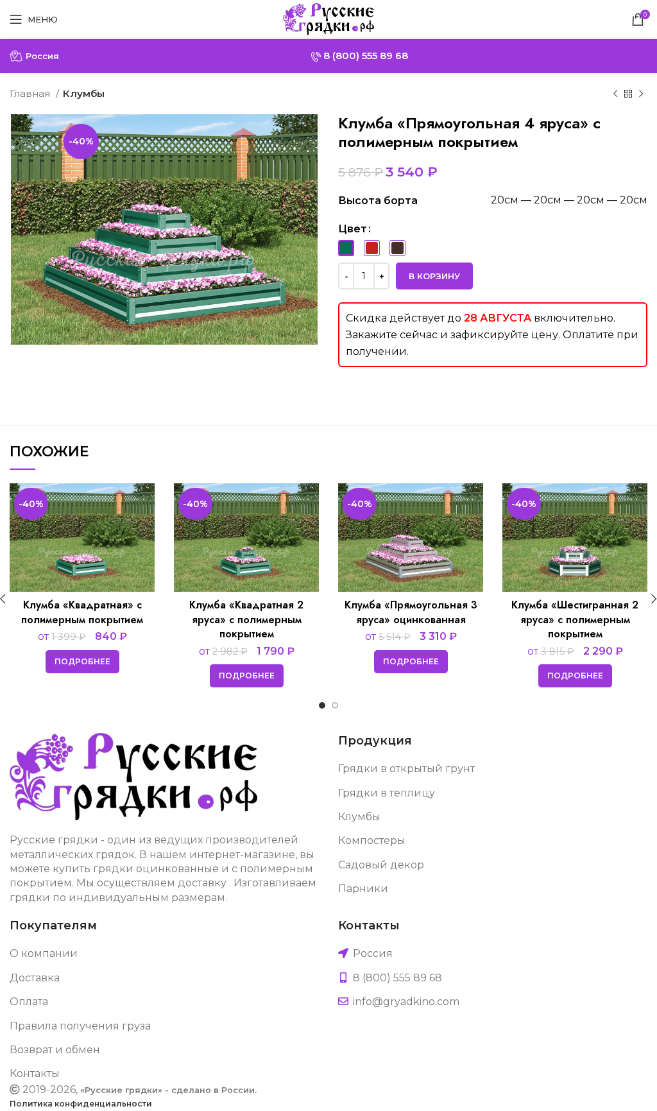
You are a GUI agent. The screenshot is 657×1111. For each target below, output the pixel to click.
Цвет (352, 229)
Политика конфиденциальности (81, 1103)
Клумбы (84, 93)
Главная (31, 93)
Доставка (35, 978)
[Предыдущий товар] (615, 93)
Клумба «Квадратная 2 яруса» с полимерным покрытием (246, 619)
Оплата (29, 1001)
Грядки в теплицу (386, 793)
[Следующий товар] (641, 93)
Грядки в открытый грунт (406, 768)
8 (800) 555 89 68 (364, 55)
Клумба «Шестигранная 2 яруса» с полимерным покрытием (574, 619)
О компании (44, 953)
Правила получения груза (80, 1026)
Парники (363, 889)
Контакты (35, 1073)
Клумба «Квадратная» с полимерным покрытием (82, 612)
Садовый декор (381, 865)
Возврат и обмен (55, 1050)
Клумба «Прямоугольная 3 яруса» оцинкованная (411, 612)
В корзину (434, 276)
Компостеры (371, 840)
